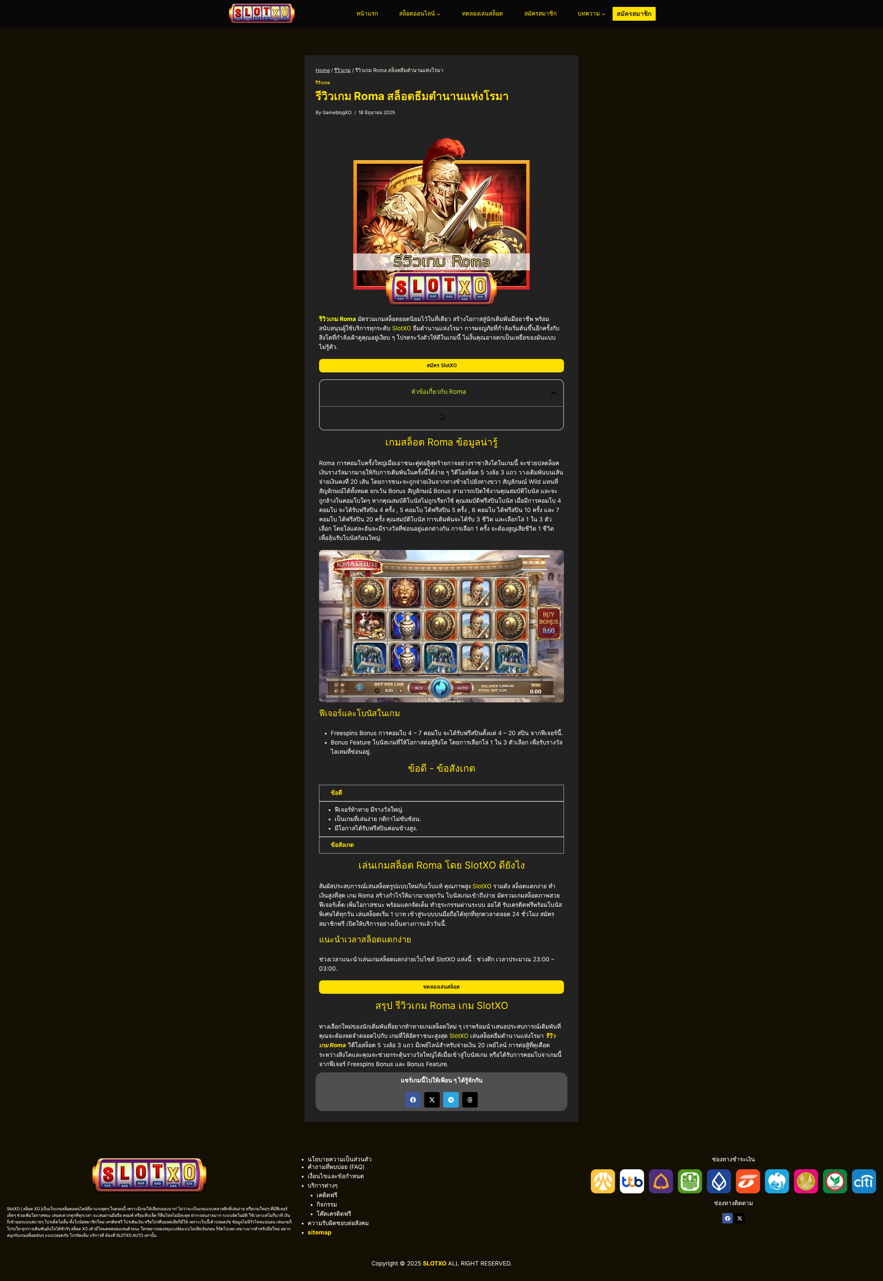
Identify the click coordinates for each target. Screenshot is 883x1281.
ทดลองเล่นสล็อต (482, 13)
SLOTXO (434, 1263)
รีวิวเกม (323, 82)
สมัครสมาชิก (540, 13)
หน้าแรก (367, 13)
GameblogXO (337, 112)
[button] (553, 393)
